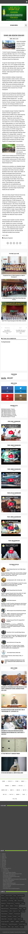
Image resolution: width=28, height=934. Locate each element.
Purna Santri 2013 (6, 887)
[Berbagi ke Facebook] (6, 235)
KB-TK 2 (5, 794)
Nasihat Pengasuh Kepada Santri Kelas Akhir (14, 590)
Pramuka (10, 916)
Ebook (14, 895)
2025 (3, 855)
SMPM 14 (22, 921)
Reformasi (20, 918)
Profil (19, 916)
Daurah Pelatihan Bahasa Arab (9, 883)
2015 (3, 864)
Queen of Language (7, 885)
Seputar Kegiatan (8, 238)
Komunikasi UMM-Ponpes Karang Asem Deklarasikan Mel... (15, 879)
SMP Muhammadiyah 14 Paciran (8, 414)
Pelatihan (11, 913)
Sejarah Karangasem (13, 924)
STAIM (16, 781)
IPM (20, 898)
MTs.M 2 (21, 785)
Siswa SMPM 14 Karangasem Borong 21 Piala (12, 873)
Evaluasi (3, 898)
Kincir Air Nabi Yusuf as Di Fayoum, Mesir (14, 642)
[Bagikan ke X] (5, 235)
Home (3, 781)
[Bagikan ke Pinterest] (7, 235)
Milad (24, 908)
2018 (3, 860)
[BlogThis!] (4, 235)
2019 (3, 859)
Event (7, 898)
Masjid (20, 908)
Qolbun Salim (4, 918)
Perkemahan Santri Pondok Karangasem (11, 888)
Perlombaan (3, 916)
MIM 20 (18, 790)
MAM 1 (23, 781)
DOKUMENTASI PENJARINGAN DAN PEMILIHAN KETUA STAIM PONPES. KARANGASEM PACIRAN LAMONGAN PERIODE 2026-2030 (15, 661)
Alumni (2, 895)
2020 (3, 857)
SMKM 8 (14, 785)
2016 (3, 863)
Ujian (13, 926)
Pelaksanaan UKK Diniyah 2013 (9, 875)
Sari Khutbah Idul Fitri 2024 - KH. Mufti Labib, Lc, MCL (16, 580)
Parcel (23, 911)
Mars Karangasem (14, 908)
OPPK (10, 911)
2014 (3, 865)
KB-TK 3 (11, 794)
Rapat (15, 918)
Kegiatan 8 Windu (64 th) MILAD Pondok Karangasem (14, 884)
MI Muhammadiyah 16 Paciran (8, 416)
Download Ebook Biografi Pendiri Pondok (11, 876)
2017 (3, 861)
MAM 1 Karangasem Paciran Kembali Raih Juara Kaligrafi (16, 610)
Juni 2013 (5, 871)
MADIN (17, 794)
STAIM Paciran (4, 924)
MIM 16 (12, 790)
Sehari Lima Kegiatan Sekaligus (9, 872)
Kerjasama (3, 903)
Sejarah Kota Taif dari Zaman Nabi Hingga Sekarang (16, 632)
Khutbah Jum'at (10, 903)
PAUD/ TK (15, 911)
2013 (3, 867)
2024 (3, 856)
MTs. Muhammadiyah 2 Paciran (8, 412)
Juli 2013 (5, 869)
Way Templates (22, 932)
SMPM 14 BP (4, 790)
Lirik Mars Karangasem (7, 881)
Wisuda (16, 926)
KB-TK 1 (25, 790)
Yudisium (22, 926)
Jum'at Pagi (10, 900)
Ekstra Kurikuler (21, 895)
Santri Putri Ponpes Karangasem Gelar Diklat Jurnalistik (14, 320)
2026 (3, 853)
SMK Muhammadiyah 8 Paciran (8, 411)
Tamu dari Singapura (7, 877)
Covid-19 (10, 781)
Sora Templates (10, 932)
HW (17, 898)
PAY (19, 911)
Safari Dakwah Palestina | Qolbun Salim (13, 652)
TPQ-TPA (15, 798)
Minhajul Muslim (4, 911)
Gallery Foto (12, 898)
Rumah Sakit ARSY (5, 921)
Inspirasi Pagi (4, 900)
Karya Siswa (20, 900)
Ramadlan (10, 918)
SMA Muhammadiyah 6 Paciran (8, 410)
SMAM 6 (7, 785)
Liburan (22, 903)
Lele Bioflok (17, 903)
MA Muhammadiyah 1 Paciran (8, 409)
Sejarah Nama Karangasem (11, 600)
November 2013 (6, 868)
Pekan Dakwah (4, 913)
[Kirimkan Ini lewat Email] (2, 235)
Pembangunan (17, 913)
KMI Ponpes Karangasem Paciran (9, 415)
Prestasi (14, 916)
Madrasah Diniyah (5, 908)
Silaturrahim (3, 926)
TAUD (23, 794)
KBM (15, 900)
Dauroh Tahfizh (9, 895)
